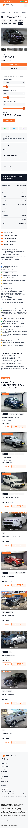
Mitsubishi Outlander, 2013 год (11, 536)
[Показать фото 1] (10, 449)
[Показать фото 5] (15, 449)
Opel (17, 12)
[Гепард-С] (8, 5)
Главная (3, 12)
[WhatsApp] (23, 1)
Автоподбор (4, 771)
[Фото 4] (20, 49)
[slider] (7, 86)
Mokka (24, 12)
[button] (25, 5)
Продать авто (4, 766)
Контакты (3, 779)
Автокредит (4, 769)
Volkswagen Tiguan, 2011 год (10, 417)
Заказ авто (4, 774)
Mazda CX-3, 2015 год (8, 615)
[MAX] (26, 1)
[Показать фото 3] (12, 449)
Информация (4, 776)
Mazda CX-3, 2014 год (8, 694)
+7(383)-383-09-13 (5, 789)
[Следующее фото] (25, 37)
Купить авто (4, 781)
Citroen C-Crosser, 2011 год (10, 457)
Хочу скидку (14, 68)
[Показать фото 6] (16, 449)
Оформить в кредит (14, 64)
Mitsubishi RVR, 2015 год (9, 655)
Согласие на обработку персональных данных (12, 822)
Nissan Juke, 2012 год (8, 576)
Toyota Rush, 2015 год (8, 733)
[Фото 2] (9, 49)
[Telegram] (21, 1)
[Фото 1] (3, 49)
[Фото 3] (15, 49)
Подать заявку (8, 120)
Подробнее (6, 426)
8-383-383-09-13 (7, 1)
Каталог (11, 12)
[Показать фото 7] (17, 449)
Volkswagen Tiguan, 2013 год (10, 497)
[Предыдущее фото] (3, 37)
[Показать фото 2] (11, 449)
